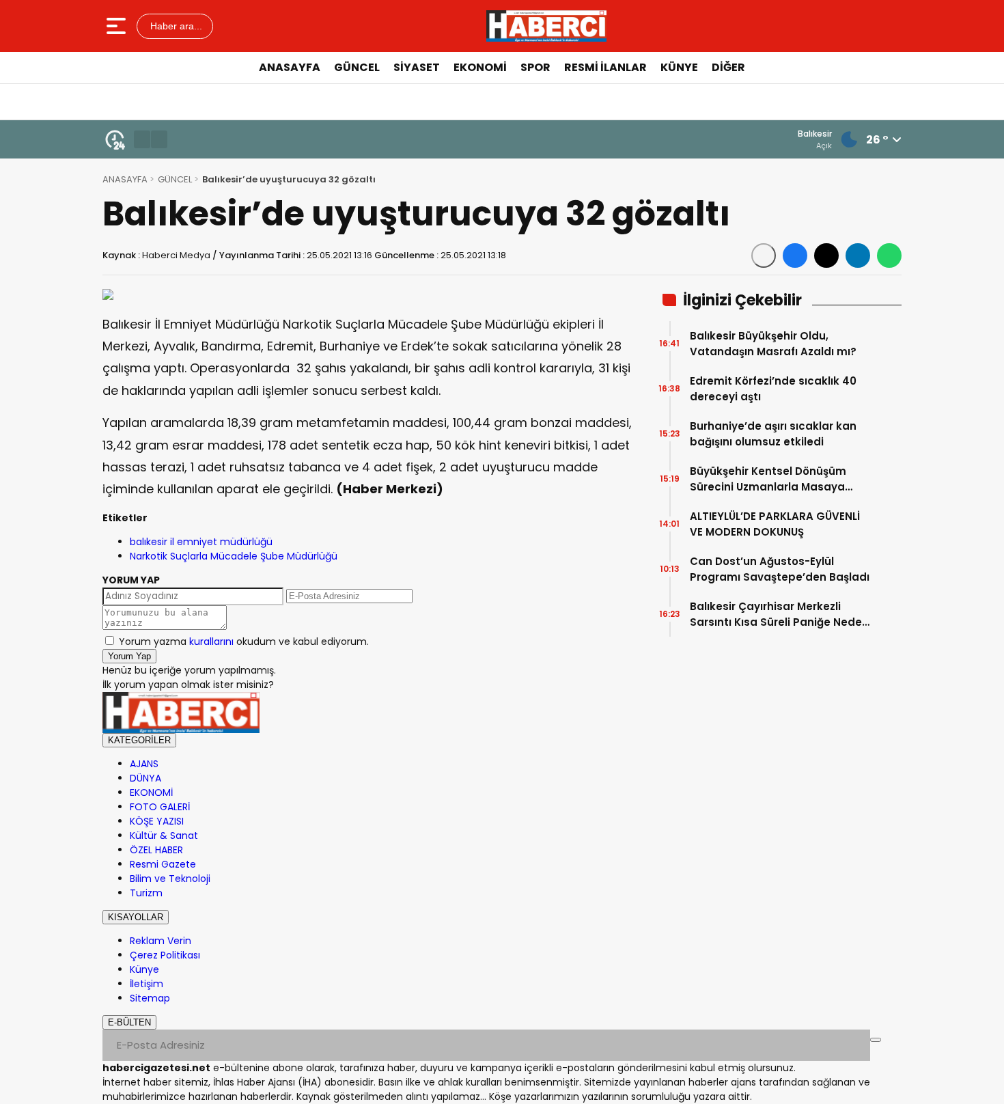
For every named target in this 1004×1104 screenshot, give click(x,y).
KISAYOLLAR (135, 917)
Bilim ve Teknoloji (170, 878)
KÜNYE (679, 67)
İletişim (146, 984)
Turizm (146, 893)
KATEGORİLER (139, 740)
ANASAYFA (289, 67)
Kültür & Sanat (164, 835)
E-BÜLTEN (129, 1022)
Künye (144, 969)
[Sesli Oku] (763, 255)
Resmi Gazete (163, 864)
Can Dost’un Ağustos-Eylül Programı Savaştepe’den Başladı (779, 569)
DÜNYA (145, 778)
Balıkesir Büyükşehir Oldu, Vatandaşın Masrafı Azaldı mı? (773, 344)
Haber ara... (175, 25)
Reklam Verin (160, 941)
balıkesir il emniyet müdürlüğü (201, 542)
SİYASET (416, 67)
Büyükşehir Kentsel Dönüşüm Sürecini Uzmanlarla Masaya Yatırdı (768, 479)
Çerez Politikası (165, 955)
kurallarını (211, 641)
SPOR (535, 67)
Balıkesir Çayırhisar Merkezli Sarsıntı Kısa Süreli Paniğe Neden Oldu (779, 614)
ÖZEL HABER (156, 850)
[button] (142, 139)
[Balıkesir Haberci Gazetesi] (546, 26)
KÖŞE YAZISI (157, 821)
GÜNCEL (357, 67)
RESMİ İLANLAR (605, 67)
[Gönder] (875, 1040)
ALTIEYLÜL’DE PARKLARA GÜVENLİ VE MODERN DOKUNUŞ (775, 524)
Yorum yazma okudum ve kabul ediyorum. (244, 641)
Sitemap (150, 998)
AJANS (144, 764)
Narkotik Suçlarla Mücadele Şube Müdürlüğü (233, 556)
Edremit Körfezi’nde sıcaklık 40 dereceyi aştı (773, 389)
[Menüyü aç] (117, 26)
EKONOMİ (480, 67)
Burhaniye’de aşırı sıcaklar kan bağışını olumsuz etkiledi (773, 434)
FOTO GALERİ (160, 807)
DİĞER (728, 67)
